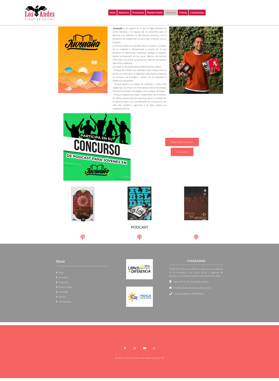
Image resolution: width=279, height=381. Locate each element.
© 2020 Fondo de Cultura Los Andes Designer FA (139, 357)
